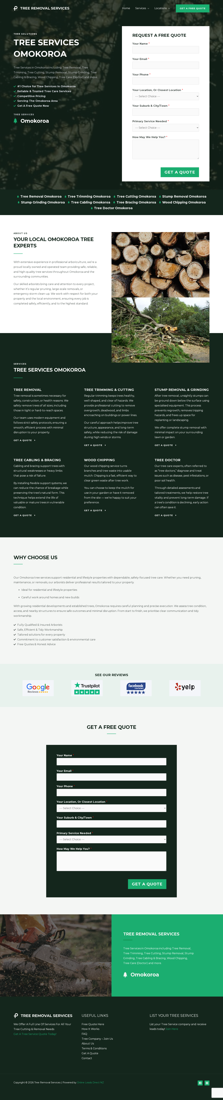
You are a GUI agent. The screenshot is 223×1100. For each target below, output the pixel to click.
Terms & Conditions (94, 1048)
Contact (87, 1058)
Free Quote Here (93, 1024)
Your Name (141, 43)
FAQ (84, 1033)
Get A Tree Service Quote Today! (35, 1034)
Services (140, 8)
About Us (88, 1043)
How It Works (90, 1029)
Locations (160, 8)
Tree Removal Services (44, 8)
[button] (192, 8)
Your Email (140, 59)
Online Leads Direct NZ (90, 1082)
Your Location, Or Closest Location (157, 90)
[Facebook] (200, 1083)
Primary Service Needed (150, 121)
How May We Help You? (149, 137)
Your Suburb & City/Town (150, 105)
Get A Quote (180, 172)
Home (126, 8)
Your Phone (141, 74)
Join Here (172, 1029)
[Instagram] (207, 1083)
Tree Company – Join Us (97, 1038)
